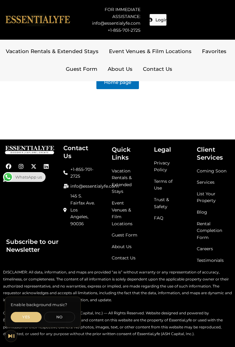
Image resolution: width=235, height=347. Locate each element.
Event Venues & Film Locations (150, 51)
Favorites (214, 51)
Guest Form (81, 69)
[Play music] (11, 336)
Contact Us (157, 69)
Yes (26, 317)
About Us (120, 69)
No (59, 317)
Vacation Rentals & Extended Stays (52, 51)
